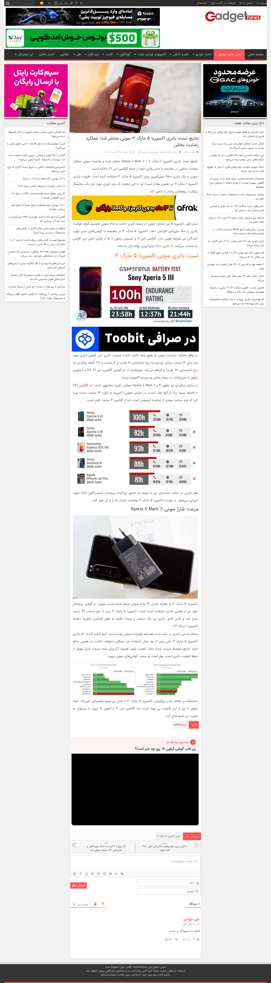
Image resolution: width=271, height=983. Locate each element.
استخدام (202, 3)
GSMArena (180, 725)
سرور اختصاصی (139, 975)
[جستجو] (7, 3)
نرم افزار (93, 54)
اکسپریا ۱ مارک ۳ (186, 184)
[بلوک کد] (116, 873)
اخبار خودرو (203, 54)
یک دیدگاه (189, 152)
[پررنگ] (75, 873)
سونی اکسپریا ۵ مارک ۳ (168, 836)
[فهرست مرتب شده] (98, 873)
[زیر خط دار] (87, 873)
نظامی (64, 54)
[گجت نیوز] (233, 23)
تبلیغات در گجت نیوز (223, 3)
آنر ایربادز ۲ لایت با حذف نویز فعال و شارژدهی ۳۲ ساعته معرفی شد (106, 846)
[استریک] (92, 873)
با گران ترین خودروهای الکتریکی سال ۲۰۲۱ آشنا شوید (164, 846)
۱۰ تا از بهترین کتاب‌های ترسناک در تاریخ (44, 179)
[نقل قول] (110, 873)
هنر (79, 54)
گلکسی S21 (80, 385)
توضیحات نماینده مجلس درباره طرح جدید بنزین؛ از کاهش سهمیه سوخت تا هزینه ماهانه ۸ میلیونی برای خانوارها (236, 183)
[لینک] (122, 873)
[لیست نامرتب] (104, 873)
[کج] (81, 873)
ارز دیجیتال (25, 54)
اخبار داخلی (46, 54)
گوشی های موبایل (230, 54)
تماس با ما (246, 3)
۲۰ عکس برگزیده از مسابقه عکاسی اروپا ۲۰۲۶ (41, 186)
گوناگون (125, 54)
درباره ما (262, 3)
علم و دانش (181, 54)
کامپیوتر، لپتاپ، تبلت (152, 54)
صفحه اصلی (256, 54)
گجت (109, 54)
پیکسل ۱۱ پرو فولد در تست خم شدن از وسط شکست (36, 287)
